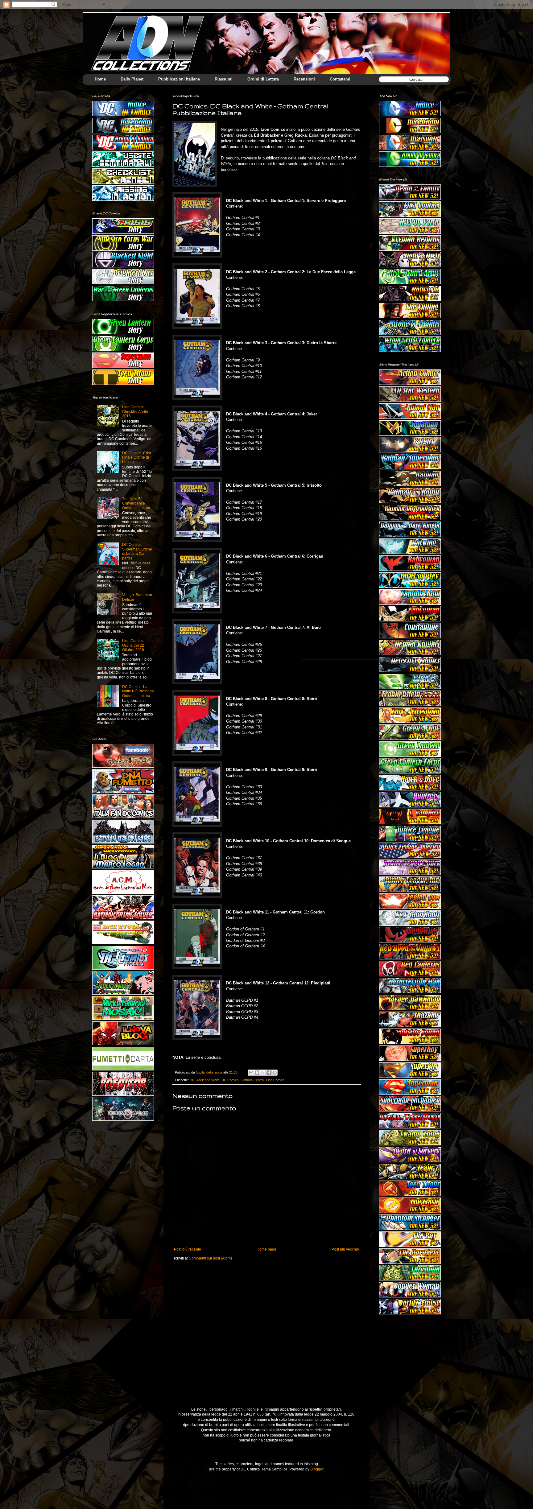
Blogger (316, 1469)
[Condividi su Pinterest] (274, 1073)
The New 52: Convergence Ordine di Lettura (136, 503)
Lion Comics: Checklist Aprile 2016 (135, 411)
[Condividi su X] (263, 1073)
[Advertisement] (410, 1356)
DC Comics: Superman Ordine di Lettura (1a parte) (137, 551)
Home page (266, 1249)
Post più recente (187, 1249)
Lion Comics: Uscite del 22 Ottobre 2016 (133, 645)
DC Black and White (205, 1080)
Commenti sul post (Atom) (210, 1258)
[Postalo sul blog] (257, 1073)
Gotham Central (252, 1080)
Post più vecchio (345, 1249)
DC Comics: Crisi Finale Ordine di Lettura (136, 457)
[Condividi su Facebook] (269, 1073)
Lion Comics (275, 1080)
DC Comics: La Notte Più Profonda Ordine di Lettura (138, 691)
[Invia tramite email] (251, 1073)
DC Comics (230, 1080)
